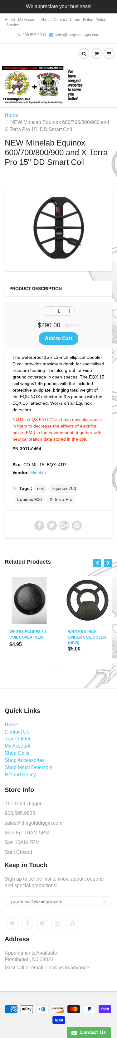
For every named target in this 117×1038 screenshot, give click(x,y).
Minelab (38, 472)
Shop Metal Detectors (28, 767)
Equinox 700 (63, 488)
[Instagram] (57, 923)
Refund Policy (20, 774)
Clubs (75, 19)
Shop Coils (17, 753)
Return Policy (94, 19)
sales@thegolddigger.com (77, 35)
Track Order (18, 738)
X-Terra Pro (61, 499)
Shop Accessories (25, 760)
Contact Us (17, 731)
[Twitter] (12, 923)
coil (40, 488)
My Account (27, 19)
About (46, 19)
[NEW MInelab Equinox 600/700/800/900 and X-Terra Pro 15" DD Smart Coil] (58, 228)
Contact (60, 19)
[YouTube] (72, 923)
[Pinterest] (42, 923)
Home (10, 19)
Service (12, 25)
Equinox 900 (29, 499)
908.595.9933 (34, 35)
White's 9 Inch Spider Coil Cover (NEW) (87, 637)
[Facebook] (27, 923)
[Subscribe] (104, 902)
